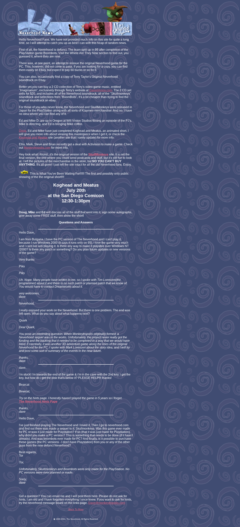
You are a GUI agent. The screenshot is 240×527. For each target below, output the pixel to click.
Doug (22, 130)
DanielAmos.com (100, 90)
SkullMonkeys (98, 154)
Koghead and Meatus (33, 137)
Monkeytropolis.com (37, 147)
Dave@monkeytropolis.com (106, 502)
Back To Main (75, 509)
